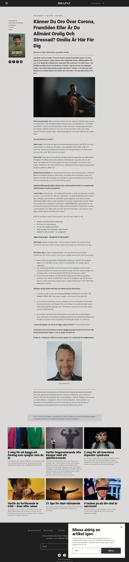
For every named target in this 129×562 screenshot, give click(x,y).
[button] (121, 527)
